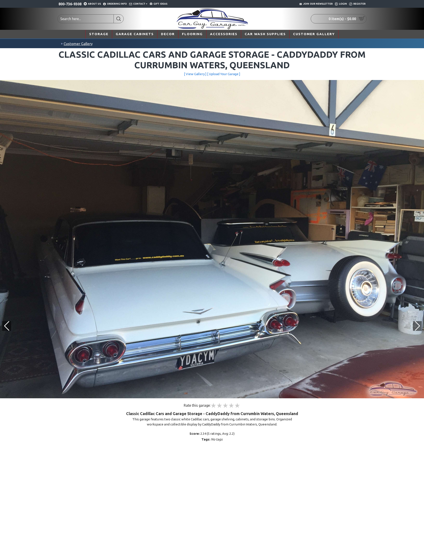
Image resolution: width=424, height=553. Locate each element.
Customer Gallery (78, 44)
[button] (417, 326)
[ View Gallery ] (195, 74)
